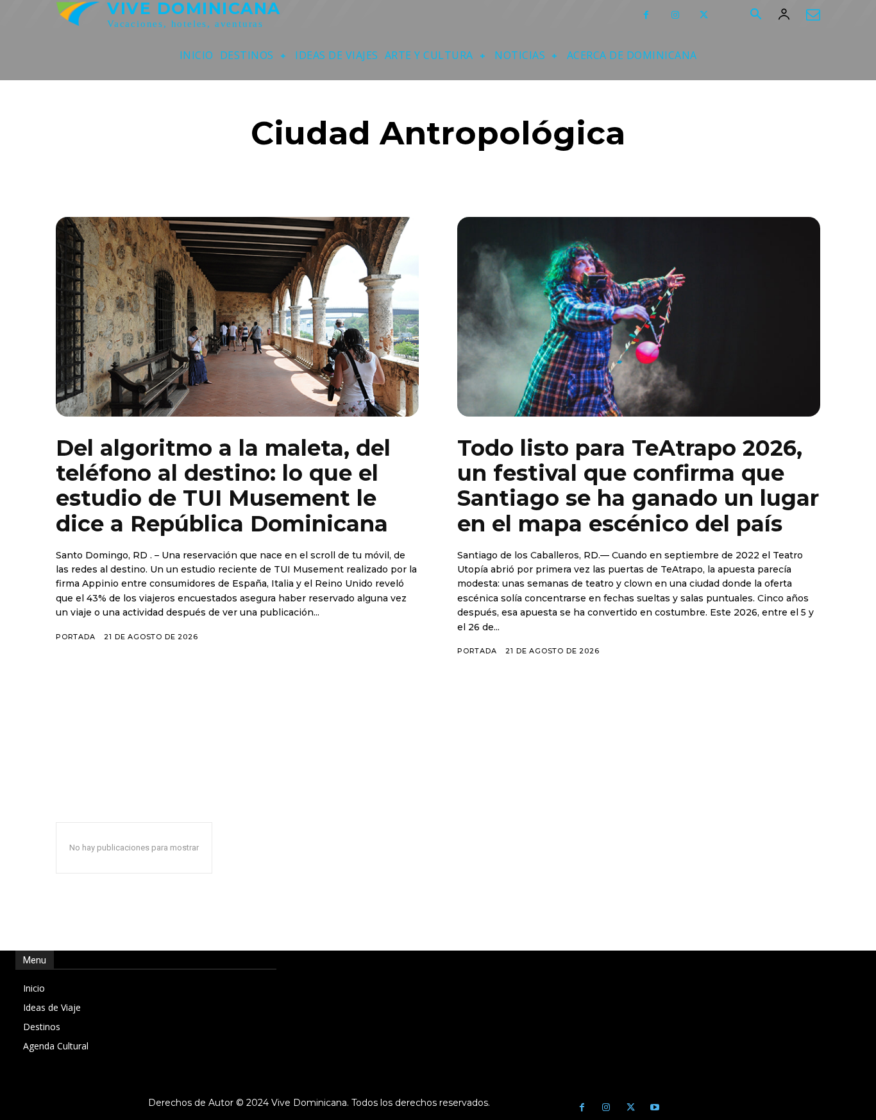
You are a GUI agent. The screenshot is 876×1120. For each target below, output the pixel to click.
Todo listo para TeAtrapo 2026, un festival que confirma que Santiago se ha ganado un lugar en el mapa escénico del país (638, 486)
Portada (76, 636)
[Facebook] (646, 15)
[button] (755, 15)
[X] (704, 15)
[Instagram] (675, 15)
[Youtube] (655, 1108)
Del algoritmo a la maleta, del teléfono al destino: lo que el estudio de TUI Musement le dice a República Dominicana (223, 486)
